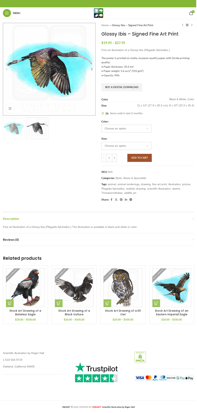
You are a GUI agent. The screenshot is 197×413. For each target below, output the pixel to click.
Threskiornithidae (112, 192)
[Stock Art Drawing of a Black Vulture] (74, 287)
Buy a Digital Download (122, 87)
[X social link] (116, 199)
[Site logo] (98, 12)
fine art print (159, 184)
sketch (176, 188)
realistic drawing (136, 188)
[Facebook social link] (111, 199)
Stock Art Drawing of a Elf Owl (123, 312)
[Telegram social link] (130, 199)
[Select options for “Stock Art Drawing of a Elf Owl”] (107, 303)
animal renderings (128, 184)
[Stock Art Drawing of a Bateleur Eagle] (25, 287)
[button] (7, 69)
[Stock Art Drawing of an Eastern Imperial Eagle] (171, 287)
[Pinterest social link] (121, 199)
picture (186, 184)
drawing (146, 184)
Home (105, 25)
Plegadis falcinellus (112, 188)
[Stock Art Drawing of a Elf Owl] (123, 287)
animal (112, 184)
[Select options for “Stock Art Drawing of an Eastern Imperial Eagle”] (156, 303)
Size (103, 138)
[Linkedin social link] (126, 199)
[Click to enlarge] (10, 108)
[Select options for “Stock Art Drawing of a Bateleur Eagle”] (10, 303)
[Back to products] (187, 25)
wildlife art (130, 192)
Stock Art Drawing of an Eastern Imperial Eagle (171, 312)
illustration (174, 184)
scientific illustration (159, 188)
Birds (119, 178)
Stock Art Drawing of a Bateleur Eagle (25, 312)
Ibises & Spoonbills (134, 178)
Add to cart (139, 157)
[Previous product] (182, 25)
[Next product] (191, 25)
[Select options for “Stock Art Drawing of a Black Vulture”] (59, 303)
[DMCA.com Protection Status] (140, 357)
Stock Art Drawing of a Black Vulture (74, 312)
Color (104, 121)
